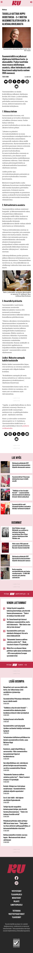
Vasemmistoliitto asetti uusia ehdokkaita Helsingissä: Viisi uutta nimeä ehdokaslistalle (17, 633)
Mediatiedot (16, 898)
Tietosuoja (17, 910)
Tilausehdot (16, 917)
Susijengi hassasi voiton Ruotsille (13, 719)
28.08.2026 (6, 695)
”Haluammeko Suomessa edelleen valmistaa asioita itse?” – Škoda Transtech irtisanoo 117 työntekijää (17, 642)
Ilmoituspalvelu (16, 905)
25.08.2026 (6, 831)
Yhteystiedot (16, 891)
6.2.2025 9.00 (28, 77)
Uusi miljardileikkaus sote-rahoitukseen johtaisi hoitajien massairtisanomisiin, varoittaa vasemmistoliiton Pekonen (15, 765)
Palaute (16, 901)
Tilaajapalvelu (16, 894)
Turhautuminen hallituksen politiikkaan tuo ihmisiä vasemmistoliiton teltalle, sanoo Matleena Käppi (16, 739)
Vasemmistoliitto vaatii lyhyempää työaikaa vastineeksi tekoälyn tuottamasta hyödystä (21, 506)
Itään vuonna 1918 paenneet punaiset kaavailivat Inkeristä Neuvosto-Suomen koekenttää (20, 546)
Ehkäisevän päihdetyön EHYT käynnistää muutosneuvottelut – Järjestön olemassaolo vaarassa (21, 465)
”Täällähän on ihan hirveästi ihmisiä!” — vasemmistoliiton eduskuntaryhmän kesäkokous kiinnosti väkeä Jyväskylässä (21, 494)
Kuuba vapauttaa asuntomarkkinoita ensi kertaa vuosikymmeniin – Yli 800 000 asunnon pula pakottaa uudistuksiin (21, 573)
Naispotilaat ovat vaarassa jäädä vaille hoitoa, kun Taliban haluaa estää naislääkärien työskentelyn (15, 689)
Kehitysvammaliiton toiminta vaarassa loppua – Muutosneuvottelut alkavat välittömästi (15, 837)
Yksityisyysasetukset (16, 914)
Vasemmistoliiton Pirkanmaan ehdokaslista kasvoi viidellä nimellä (21, 479)
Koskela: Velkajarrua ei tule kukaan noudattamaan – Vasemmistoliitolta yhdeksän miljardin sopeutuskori (14, 788)
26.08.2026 (6, 759)
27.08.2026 (6, 722)
